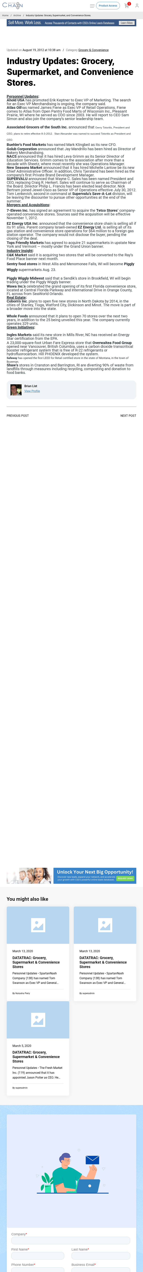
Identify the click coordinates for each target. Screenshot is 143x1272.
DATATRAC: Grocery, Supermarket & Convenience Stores (36, 962)
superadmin (88, 993)
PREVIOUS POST (18, 415)
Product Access (108, 5)
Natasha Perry (22, 993)
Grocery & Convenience (93, 50)
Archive (17, 15)
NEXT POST (128, 415)
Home (5, 15)
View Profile (32, 391)
